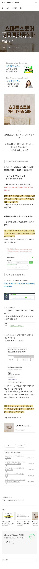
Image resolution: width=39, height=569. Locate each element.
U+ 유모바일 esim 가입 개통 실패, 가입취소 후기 (14, 469)
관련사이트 (5, 560)
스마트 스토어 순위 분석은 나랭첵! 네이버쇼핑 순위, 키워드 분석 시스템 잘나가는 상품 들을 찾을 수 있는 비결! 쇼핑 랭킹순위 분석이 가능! (13, 70)
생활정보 (8, 452)
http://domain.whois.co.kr (15, 78)
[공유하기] (11, 445)
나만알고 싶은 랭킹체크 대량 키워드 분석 (12, 66)
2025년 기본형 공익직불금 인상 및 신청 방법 (15, 457)
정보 (21, 8)
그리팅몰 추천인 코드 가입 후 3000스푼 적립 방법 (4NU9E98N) (15, 463)
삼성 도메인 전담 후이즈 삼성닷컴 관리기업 (12, 81)
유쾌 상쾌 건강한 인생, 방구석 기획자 (14, 538)
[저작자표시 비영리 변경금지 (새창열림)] (28, 446)
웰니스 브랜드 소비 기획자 (10, 2)
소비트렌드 (14, 8)
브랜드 (7, 8)
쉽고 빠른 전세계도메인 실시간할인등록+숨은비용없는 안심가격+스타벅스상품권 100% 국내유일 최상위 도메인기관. (13, 85)
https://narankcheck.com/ (15, 63)
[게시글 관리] (14, 445)
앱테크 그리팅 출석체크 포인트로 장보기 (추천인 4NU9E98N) (15, 481)
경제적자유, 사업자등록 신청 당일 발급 (14, 475)
